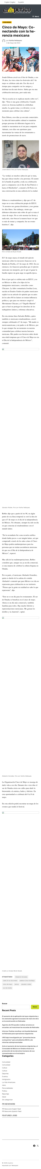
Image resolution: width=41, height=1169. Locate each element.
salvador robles (26, 984)
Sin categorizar (7, 1100)
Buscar (4, 1003)
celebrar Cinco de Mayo (27, 980)
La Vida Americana (8, 1082)
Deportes (5, 1073)
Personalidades (7, 1088)
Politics (4, 1091)
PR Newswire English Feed (11, 1109)
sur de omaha (7, 988)
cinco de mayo (7, 984)
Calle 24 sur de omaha (10, 980)
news (4, 1085)
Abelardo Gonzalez (21, 977)
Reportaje (5, 1094)
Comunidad (7, 22)
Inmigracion (6, 1079)
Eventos (5, 1076)
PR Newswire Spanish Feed (11, 1111)
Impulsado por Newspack (10, 1165)
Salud (4, 1097)
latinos (17, 984)
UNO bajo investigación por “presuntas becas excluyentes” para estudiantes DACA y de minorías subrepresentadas (18, 1040)
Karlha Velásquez (15, 40)
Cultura (4, 1068)
